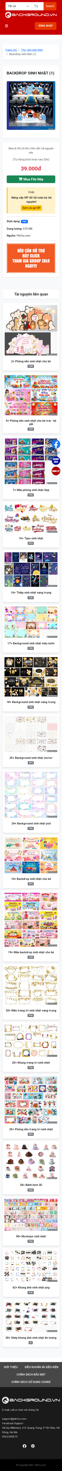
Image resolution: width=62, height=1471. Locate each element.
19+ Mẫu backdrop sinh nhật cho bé (31, 952)
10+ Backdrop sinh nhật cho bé (31, 879)
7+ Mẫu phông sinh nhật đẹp (31, 490)
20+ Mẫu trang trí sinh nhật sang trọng (31, 1010)
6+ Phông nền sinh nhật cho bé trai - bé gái (31, 422)
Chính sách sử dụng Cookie (31, 1382)
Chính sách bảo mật (31, 1374)
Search (50, 6)
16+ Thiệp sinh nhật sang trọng (31, 592)
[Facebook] (24, 1446)
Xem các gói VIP (31, 208)
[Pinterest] (33, 1446)
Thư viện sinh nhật (32, 50)
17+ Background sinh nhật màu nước (31, 643)
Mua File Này (33, 179)
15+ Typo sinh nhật (31, 538)
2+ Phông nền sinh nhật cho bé (31, 361)
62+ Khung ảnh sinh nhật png (31, 1287)
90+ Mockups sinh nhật (31, 1236)
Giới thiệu (11, 1367)
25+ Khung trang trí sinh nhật (31, 1062)
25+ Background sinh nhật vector (31, 758)
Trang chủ (11, 50)
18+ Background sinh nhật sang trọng (31, 702)
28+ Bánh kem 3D (31, 1185)
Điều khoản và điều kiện (41, 1367)
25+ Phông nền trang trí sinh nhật (31, 1129)
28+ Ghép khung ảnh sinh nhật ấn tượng (31, 1337)
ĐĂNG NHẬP (45, 25)
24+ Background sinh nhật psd (31, 823)
